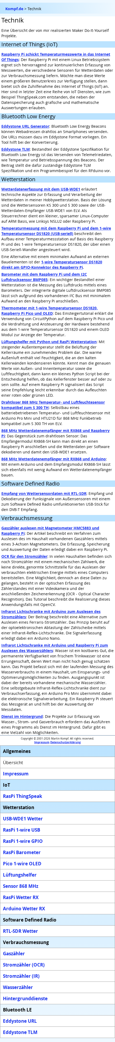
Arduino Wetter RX (24, 908)
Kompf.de (14, 8)
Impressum (41, 742)
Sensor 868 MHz (20, 886)
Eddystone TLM (15, 149)
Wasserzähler (18, 987)
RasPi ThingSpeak (22, 796)
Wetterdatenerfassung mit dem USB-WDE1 (40, 189)
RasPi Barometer (22, 852)
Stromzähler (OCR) (24, 965)
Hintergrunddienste (25, 998)
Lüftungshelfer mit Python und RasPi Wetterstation (49, 341)
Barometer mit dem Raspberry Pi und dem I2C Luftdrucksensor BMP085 (44, 277)
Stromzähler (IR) (21, 976)
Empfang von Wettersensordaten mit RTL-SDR (43, 493)
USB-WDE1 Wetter (23, 819)
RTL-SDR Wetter (20, 931)
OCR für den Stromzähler (24, 556)
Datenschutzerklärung (65, 742)
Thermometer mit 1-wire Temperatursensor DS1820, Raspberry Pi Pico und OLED (49, 310)
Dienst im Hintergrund (22, 716)
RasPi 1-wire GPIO (23, 841)
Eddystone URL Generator (25, 126)
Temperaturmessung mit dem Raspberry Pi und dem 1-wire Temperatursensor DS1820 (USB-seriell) (56, 231)
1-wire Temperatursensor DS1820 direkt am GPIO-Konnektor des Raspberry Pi (51, 264)
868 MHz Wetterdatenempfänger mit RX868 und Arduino (53, 458)
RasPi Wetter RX (21, 897)
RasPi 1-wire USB (21, 830)
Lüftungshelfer (20, 875)
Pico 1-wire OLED (22, 864)
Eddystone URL (20, 1021)
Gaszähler (14, 953)
